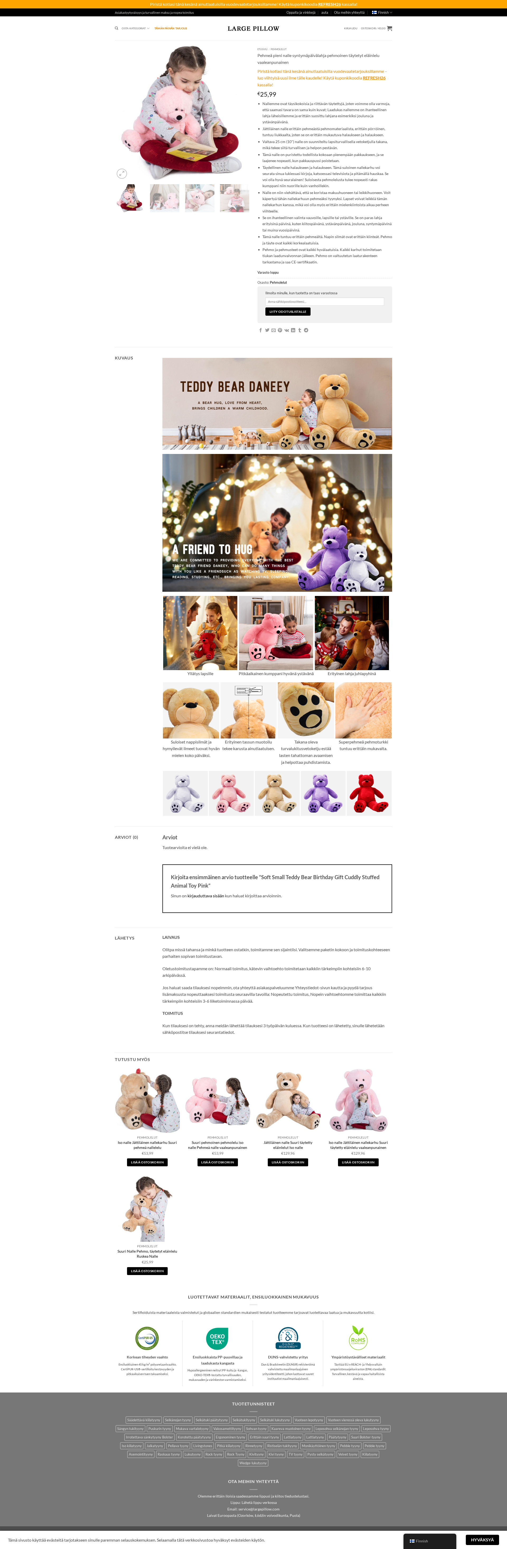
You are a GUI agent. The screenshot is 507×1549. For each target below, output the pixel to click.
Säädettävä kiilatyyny (143, 1420)
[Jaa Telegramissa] (306, 330)
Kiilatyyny (370, 1454)
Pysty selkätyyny (320, 1454)
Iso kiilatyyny (132, 1446)
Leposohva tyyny (376, 1429)
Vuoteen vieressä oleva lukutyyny (353, 1420)
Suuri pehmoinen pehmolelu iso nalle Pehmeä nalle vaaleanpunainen (217, 1145)
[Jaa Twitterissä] (267, 330)
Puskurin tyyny (159, 1429)
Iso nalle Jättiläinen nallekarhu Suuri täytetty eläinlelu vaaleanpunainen (358, 1145)
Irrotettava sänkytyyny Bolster (149, 1437)
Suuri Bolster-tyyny (366, 1437)
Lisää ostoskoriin (147, 1162)
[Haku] (116, 28)
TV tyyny (296, 1454)
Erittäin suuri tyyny (264, 1437)
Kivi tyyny (276, 1454)
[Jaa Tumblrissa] (300, 330)
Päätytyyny (337, 1437)
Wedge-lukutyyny (253, 1463)
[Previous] (124, 112)
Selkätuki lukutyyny (275, 1420)
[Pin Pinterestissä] (280, 330)
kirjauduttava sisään (205, 895)
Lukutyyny (193, 1454)
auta (324, 12)
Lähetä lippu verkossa (259, 1502)
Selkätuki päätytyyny (212, 1420)
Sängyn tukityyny (130, 1429)
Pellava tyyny (178, 1446)
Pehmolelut (279, 49)
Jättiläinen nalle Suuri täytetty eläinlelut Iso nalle (288, 1145)
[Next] (240, 112)
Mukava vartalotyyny (192, 1429)
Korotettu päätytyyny (194, 1437)
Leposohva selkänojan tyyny (337, 1429)
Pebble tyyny (350, 1446)
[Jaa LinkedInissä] (293, 330)
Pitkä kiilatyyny (229, 1446)
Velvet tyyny (348, 1454)
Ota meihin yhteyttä (349, 12)
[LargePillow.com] (253, 28)
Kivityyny (256, 1454)
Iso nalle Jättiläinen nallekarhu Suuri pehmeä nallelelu (147, 1145)
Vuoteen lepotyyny (309, 1420)
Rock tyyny (213, 1454)
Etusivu (262, 49)
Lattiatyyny (293, 1437)
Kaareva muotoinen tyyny (291, 1429)
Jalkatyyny (155, 1446)
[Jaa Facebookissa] (261, 330)
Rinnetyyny (253, 1446)
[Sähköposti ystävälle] (273, 330)
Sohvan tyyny (256, 1429)
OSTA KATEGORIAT (134, 28)
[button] (351, 28)
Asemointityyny (141, 1454)
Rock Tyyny (236, 1454)
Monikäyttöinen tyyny (318, 1446)
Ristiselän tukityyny (282, 1446)
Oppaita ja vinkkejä (301, 12)
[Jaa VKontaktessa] (286, 330)
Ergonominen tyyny (230, 1437)
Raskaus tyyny (169, 1454)
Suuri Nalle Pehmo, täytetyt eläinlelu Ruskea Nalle (147, 1253)
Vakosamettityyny (227, 1429)
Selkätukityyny (244, 1420)
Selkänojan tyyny (178, 1420)
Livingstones (202, 1446)
